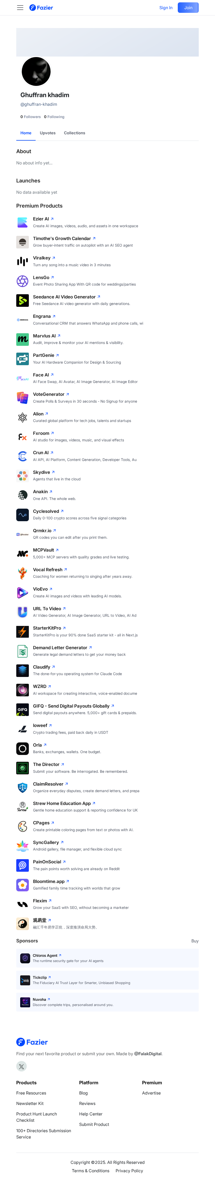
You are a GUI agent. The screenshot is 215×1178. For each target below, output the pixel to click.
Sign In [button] (166, 7)
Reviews (87, 1103)
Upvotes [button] (48, 132)
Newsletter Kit (30, 1103)
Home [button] (25, 132)
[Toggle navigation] (22, 7)
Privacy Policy (129, 1170)
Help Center (91, 1113)
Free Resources (31, 1093)
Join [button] (188, 7)
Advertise (151, 1093)
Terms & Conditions (90, 1170)
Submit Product (94, 1124)
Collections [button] (74, 132)
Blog (83, 1093)
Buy (195, 940)
